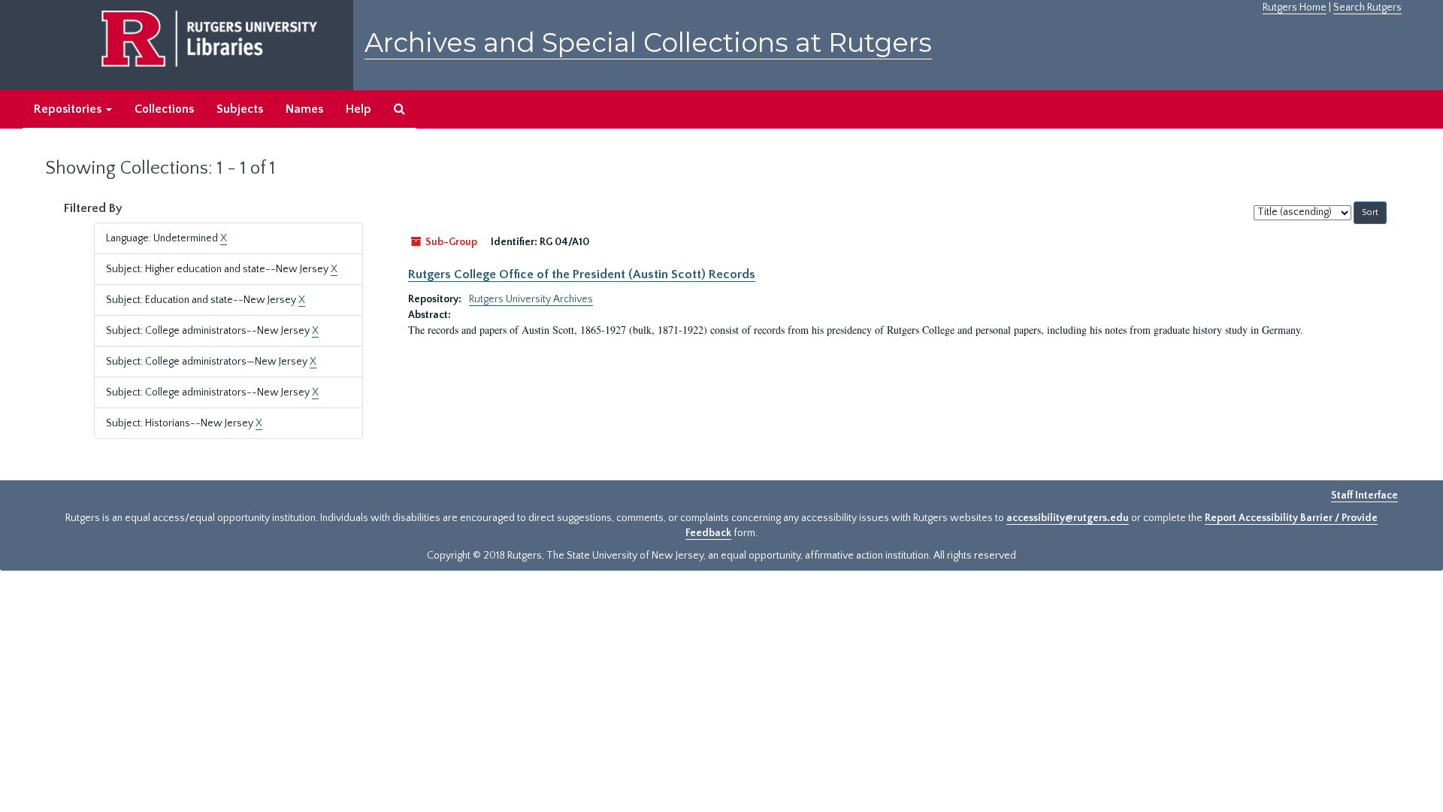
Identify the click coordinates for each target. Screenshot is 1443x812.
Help (358, 109)
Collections (164, 109)
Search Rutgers (1367, 8)
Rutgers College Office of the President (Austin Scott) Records (581, 274)
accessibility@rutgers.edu (1067, 518)
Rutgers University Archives (531, 299)
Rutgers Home (1295, 8)
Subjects (239, 109)
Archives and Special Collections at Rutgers (648, 42)
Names (304, 109)
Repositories (69, 109)
